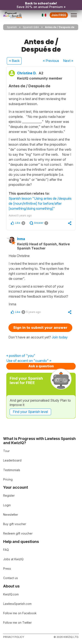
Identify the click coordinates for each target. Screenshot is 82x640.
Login (7, 505)
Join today (60, 337)
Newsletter (10, 514)
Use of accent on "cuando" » (28, 361)
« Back (14, 61)
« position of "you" (20, 356)
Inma (21, 239)
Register (9, 495)
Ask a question (41, 366)
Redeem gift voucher (18, 533)
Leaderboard (12, 460)
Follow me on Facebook (20, 613)
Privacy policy (13, 637)
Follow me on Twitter (17, 622)
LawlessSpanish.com (17, 603)
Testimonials (11, 470)
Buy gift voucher (14, 524)
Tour (6, 451)
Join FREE (58, 15)
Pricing (8, 479)
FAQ (6, 549)
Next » (68, 61)
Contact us (10, 578)
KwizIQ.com (11, 594)
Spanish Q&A (31, 27)
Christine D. (27, 73)
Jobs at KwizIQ (13, 559)
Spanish (12, 27)
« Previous (51, 61)
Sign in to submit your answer (40, 327)
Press (7, 568)
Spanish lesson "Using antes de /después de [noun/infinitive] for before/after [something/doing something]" (40, 203)
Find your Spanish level (30, 412)
